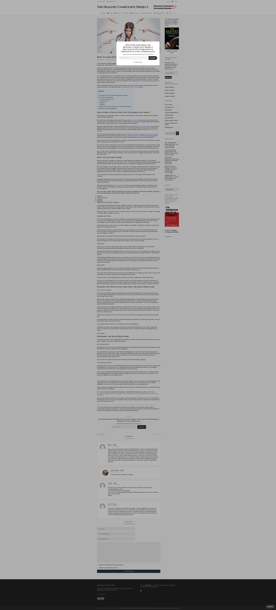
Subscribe (152, 58)
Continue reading (138, 62)
